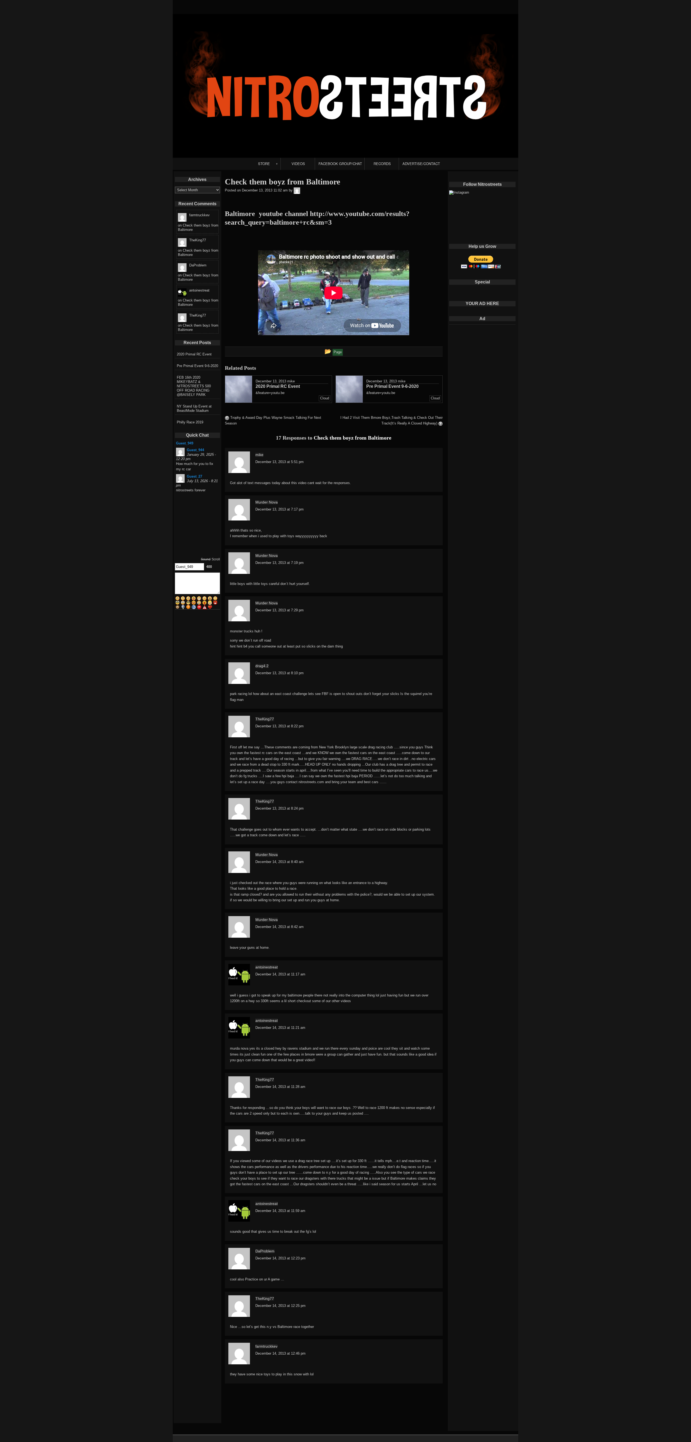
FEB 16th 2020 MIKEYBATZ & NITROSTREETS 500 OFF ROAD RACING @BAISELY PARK (194, 386)
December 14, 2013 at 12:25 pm (280, 1306)
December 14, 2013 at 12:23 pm (280, 1258)
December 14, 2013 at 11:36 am (280, 1140)
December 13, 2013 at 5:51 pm (279, 462)
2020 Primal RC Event (194, 354)
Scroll (216, 559)
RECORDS (382, 163)
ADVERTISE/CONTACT (421, 163)
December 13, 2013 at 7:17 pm (279, 509)
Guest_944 (195, 450)
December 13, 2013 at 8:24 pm (279, 808)
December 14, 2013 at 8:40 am (279, 862)
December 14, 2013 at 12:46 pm (280, 1353)
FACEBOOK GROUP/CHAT (340, 163)
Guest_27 (194, 476)
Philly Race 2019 (190, 422)
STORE (264, 163)
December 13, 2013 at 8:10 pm (279, 673)
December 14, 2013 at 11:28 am (280, 1087)
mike (291, 381)
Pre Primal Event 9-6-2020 (197, 366)
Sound (206, 559)
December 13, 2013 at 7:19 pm (279, 563)
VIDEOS (298, 163)
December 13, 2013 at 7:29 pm (279, 610)
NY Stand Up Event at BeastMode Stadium (194, 408)
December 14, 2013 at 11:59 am (280, 1211)
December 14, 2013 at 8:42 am (279, 927)
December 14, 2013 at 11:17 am (280, 974)
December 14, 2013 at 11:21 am (280, 1028)
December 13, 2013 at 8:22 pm (279, 726)
